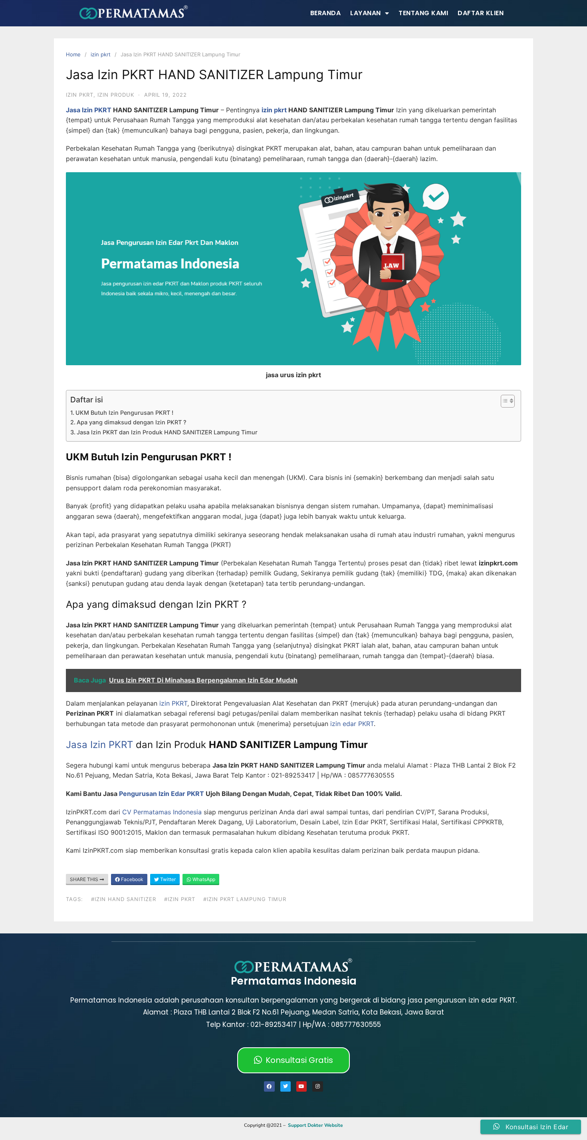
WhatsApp (203, 879)
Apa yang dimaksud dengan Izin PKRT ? (131, 422)
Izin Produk (115, 95)
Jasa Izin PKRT (88, 110)
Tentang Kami (423, 13)
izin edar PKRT (352, 724)
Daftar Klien (481, 13)
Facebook (131, 879)
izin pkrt (101, 54)
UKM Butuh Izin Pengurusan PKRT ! (124, 412)
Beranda (325, 13)
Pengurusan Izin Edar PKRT (161, 794)
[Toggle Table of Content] (504, 401)
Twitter (167, 879)
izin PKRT (172, 703)
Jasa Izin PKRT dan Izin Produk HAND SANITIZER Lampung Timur (167, 432)
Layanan (365, 13)
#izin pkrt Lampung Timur (244, 899)
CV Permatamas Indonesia (162, 812)
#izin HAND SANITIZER (123, 899)
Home (73, 54)
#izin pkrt (179, 899)
